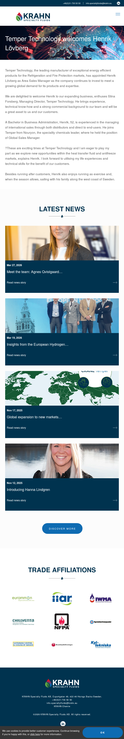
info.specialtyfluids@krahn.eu (99, 3)
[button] (116, 14)
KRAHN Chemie (62, 706)
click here (35, 734)
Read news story (16, 282)
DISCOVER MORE (62, 528)
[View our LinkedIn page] (118, 3)
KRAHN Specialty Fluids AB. (55, 714)
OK (102, 732)
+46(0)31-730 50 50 (72, 3)
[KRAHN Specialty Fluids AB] (33, 16)
